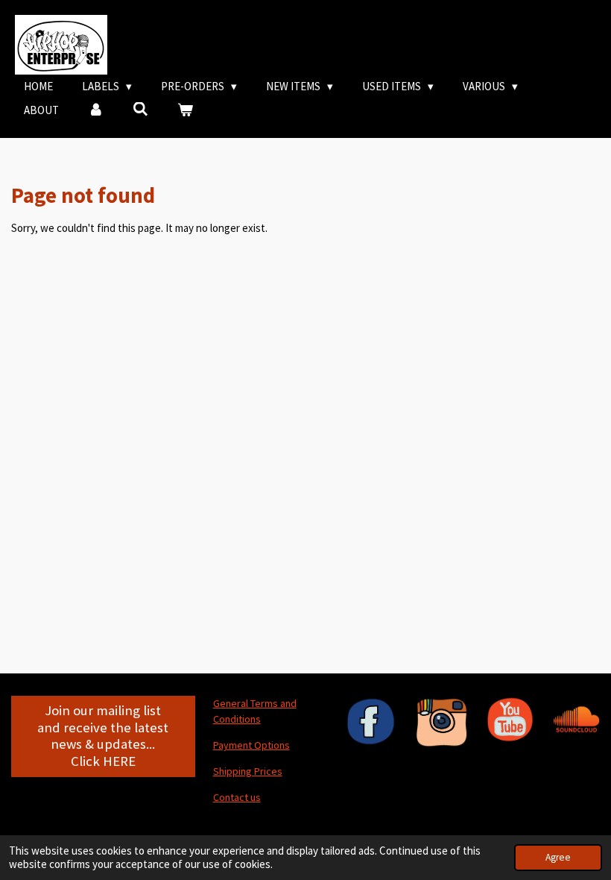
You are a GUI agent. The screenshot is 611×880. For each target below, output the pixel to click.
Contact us (237, 797)
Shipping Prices (247, 771)
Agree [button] (558, 857)
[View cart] (185, 110)
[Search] (140, 109)
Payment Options (251, 745)
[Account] (96, 110)
